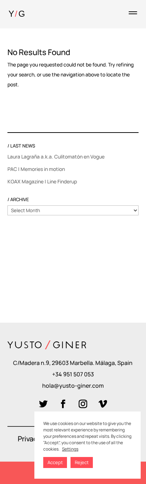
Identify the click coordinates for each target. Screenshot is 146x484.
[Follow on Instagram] (82, 404)
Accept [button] (55, 462)
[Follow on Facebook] (63, 404)
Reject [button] (82, 462)
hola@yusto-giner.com (73, 385)
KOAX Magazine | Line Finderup (42, 181)
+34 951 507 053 (73, 374)
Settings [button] (70, 449)
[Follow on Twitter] (43, 404)
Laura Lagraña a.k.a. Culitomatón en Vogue (56, 156)
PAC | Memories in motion (36, 169)
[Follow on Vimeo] (102, 404)
